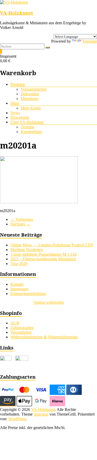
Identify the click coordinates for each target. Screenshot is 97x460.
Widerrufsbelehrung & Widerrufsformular (44, 337)
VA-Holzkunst (16, 13)
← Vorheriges (21, 219)
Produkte (17, 84)
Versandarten (21, 332)
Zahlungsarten (22, 327)
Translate (89, 41)
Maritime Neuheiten (26, 249)
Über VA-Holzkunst (26, 122)
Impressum (19, 289)
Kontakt (17, 284)
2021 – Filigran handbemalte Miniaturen (43, 259)
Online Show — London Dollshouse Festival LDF (51, 245)
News (15, 113)
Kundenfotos (31, 131)
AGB (14, 323)
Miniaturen (30, 98)
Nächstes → (20, 224)
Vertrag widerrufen (48, 302)
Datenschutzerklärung (28, 293)
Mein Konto (31, 108)
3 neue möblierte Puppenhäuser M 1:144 (43, 254)
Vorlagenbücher (34, 89)
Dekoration (30, 94)
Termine (27, 127)
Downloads (19, 117)
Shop (14, 103)
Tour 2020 (18, 263)
